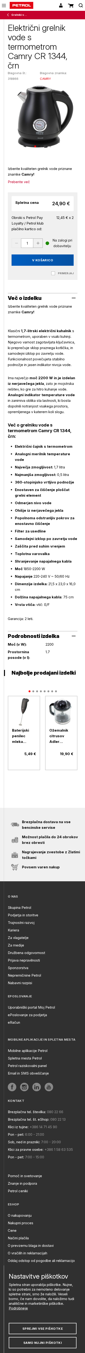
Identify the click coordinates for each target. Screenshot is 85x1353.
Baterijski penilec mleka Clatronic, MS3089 (21, 736)
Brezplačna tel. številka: (27, 1112)
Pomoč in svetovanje (25, 1176)
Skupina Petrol (19, 907)
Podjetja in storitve (23, 915)
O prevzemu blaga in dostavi (31, 1245)
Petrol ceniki (18, 1191)
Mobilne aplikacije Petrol (27, 1050)
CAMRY (45, 79)
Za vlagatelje (18, 937)
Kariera (13, 930)
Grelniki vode (19, 14)
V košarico (42, 260)
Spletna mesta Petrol (25, 1058)
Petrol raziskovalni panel (27, 1065)
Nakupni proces (20, 1223)
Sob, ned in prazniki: (24, 1142)
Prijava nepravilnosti (24, 960)
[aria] (24, 712)
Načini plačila (18, 1238)
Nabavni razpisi (20, 983)
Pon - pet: (16, 1134)
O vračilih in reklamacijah (27, 1253)
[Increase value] (38, 243)
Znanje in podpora (22, 1183)
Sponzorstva (18, 968)
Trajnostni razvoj (21, 922)
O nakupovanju (20, 1215)
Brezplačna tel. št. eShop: (28, 1119)
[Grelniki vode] (9, 15)
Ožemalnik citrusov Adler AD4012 (58, 736)
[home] (21, 5)
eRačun (14, 1022)
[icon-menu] (4, 6)
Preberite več (19, 182)
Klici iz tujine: (18, 1127)
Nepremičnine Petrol (24, 975)
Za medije (16, 945)
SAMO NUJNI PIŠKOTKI (42, 1343)
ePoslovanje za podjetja (27, 1015)
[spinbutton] (27, 243)
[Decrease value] (16, 243)
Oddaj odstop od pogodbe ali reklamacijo (41, 1260)
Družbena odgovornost (26, 952)
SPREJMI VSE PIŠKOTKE (42, 1328)
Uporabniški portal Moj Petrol (31, 1007)
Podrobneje (18, 1308)
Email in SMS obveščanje (28, 1073)
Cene (12, 1230)
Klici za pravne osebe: (25, 1149)
